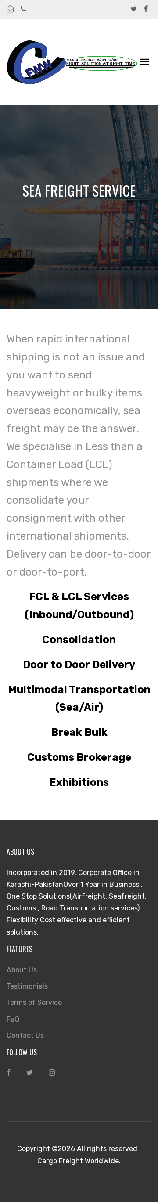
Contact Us (25, 1035)
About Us (22, 970)
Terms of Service (34, 1002)
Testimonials (27, 986)
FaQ (13, 1019)
